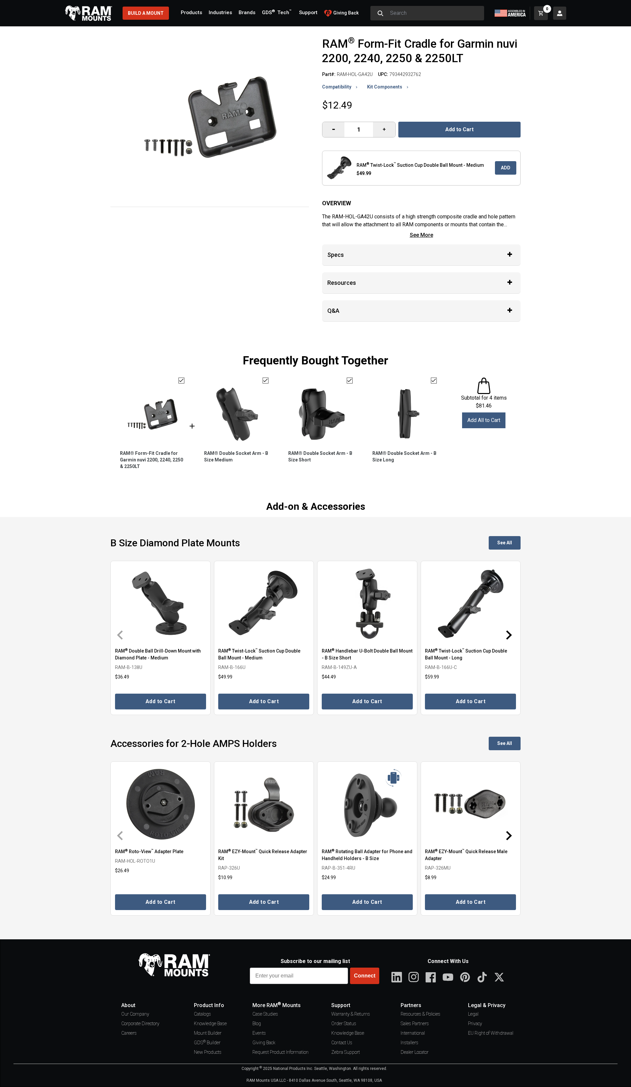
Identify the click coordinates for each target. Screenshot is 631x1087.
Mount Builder (208, 1033)
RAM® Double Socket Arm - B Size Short (320, 456)
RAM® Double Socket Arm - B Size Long (404, 456)
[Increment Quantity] (333, 129)
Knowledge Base (210, 1023)
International (413, 1033)
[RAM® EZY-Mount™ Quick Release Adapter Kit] (264, 804)
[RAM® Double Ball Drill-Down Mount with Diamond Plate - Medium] (160, 603)
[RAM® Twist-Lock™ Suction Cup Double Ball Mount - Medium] (264, 603)
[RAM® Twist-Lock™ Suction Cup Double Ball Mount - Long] (471, 603)
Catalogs (202, 1014)
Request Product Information (280, 1052)
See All (504, 542)
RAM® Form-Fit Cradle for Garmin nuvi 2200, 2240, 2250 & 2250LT (151, 460)
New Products (208, 1052)
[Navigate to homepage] (88, 13)
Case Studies (265, 1014)
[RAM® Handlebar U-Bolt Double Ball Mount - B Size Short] (367, 603)
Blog (256, 1023)
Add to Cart (459, 129)
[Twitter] (499, 977)
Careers (129, 1033)
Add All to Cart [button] (483, 420)
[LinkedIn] (396, 977)
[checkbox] (181, 380)
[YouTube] (448, 977)
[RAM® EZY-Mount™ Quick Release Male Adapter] (471, 804)
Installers (409, 1042)
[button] (124, 634)
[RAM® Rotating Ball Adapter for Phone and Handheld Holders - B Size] (367, 804)
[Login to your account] (559, 13)
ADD (505, 167)
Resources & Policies (420, 1014)
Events (259, 1033)
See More (421, 235)
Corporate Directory (140, 1023)
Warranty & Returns (350, 1014)
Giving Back (263, 1042)
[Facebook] (431, 977)
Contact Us (341, 1042)
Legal (473, 1014)
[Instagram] (414, 977)
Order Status (343, 1023)
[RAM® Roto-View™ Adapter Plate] (160, 804)
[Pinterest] (465, 977)
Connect (364, 975)
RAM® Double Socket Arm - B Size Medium (236, 456)
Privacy (475, 1023)
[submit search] (380, 13)
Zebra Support (345, 1052)
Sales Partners (415, 1023)
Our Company (135, 1014)
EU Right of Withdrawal (490, 1033)
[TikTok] (482, 977)
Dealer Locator (415, 1052)
